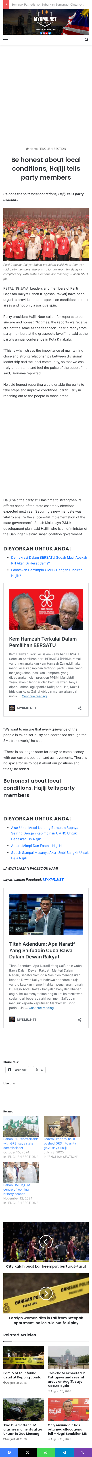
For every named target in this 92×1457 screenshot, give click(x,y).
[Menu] (5, 39)
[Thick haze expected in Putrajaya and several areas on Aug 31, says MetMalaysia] (68, 1357)
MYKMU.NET (53, 879)
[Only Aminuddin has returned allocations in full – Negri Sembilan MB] (68, 1409)
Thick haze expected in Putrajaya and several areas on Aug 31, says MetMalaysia (66, 1379)
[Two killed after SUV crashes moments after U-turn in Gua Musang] (23, 1409)
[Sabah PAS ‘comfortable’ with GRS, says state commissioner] (21, 1126)
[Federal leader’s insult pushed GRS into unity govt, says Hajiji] (62, 1126)
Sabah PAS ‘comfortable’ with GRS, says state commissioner (21, 1143)
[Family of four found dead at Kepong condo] (23, 1357)
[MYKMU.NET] (46, 22)
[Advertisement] (46, 94)
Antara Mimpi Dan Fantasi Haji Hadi (38, 846)
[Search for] (86, 39)
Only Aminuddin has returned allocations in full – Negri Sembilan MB (67, 1429)
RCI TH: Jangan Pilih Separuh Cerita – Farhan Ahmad (47, 4)
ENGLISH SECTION (53, 148)
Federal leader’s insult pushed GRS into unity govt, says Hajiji (60, 1143)
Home (33, 148)
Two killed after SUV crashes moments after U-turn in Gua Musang (22, 1429)
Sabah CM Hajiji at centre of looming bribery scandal (16, 1189)
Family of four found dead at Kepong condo (22, 1375)
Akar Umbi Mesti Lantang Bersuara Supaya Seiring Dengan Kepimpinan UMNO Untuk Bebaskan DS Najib (44, 833)
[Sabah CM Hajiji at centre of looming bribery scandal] (21, 1172)
